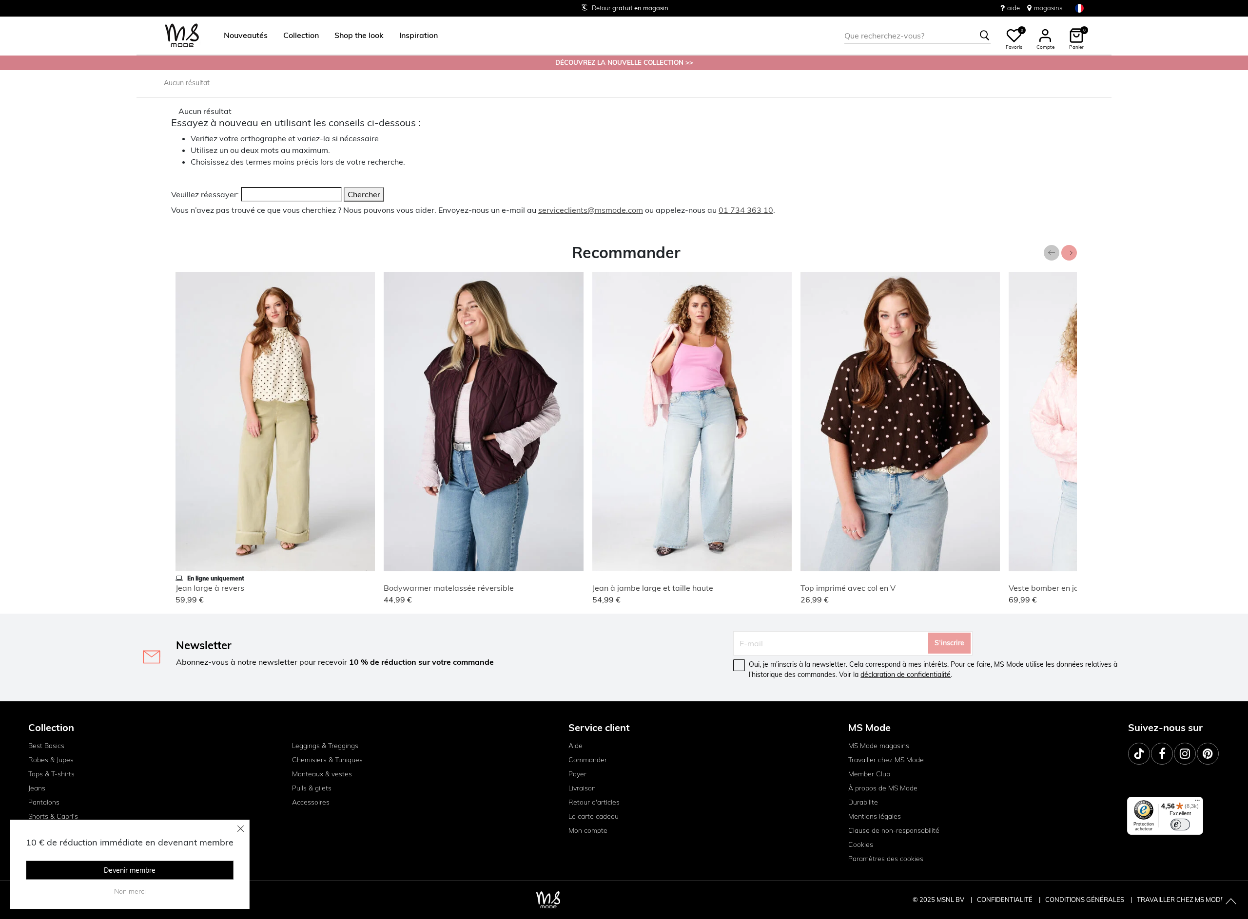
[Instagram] (1185, 754)
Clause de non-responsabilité (893, 830)
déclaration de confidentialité (905, 674)
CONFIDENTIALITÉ (1005, 899)
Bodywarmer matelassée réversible (449, 588)
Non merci (130, 891)
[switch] (1180, 824)
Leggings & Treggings (325, 745)
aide (1013, 8)
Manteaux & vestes (322, 773)
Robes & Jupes (51, 759)
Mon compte (587, 830)
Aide (575, 745)
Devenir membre (130, 870)
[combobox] (917, 35)
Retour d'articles (594, 802)
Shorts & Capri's (53, 816)
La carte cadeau (593, 816)
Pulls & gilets (312, 788)
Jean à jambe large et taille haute (652, 588)
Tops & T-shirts (51, 773)
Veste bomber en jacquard (1057, 588)
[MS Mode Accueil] (182, 35)
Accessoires (311, 802)
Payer (577, 773)
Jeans (36, 788)
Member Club (869, 773)
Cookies (860, 844)
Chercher (364, 194)
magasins (1048, 8)
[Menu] (1197, 802)
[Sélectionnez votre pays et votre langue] (1079, 8)
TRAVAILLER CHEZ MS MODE (1181, 899)
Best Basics (46, 745)
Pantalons (43, 802)
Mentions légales (874, 816)
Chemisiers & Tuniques (327, 759)
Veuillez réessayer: (205, 194)
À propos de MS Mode (882, 788)
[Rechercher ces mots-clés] (985, 35)
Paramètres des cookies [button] (885, 858)
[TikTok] (1139, 754)
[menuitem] (241, 35)
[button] (246, 35)
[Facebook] (1162, 754)
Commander (587, 759)
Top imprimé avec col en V (848, 588)
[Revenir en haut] (1231, 902)
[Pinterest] (1208, 754)
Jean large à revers (210, 588)
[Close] (241, 828)
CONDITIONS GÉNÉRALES (1085, 899)
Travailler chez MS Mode (886, 759)
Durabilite (863, 802)
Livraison (582, 788)
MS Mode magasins (878, 745)
